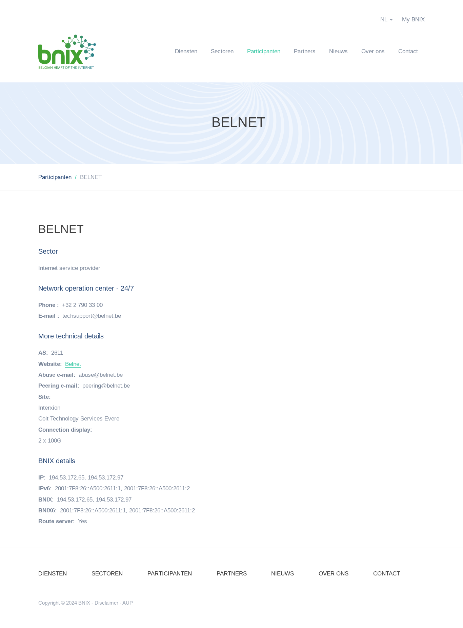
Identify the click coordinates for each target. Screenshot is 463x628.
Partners (305, 51)
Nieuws (338, 51)
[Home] (70, 51)
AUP (127, 603)
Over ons (373, 51)
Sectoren (222, 51)
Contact (408, 51)
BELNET (238, 122)
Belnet (73, 364)
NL (383, 19)
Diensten (186, 51)
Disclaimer (106, 603)
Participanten (263, 51)
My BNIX (413, 19)
